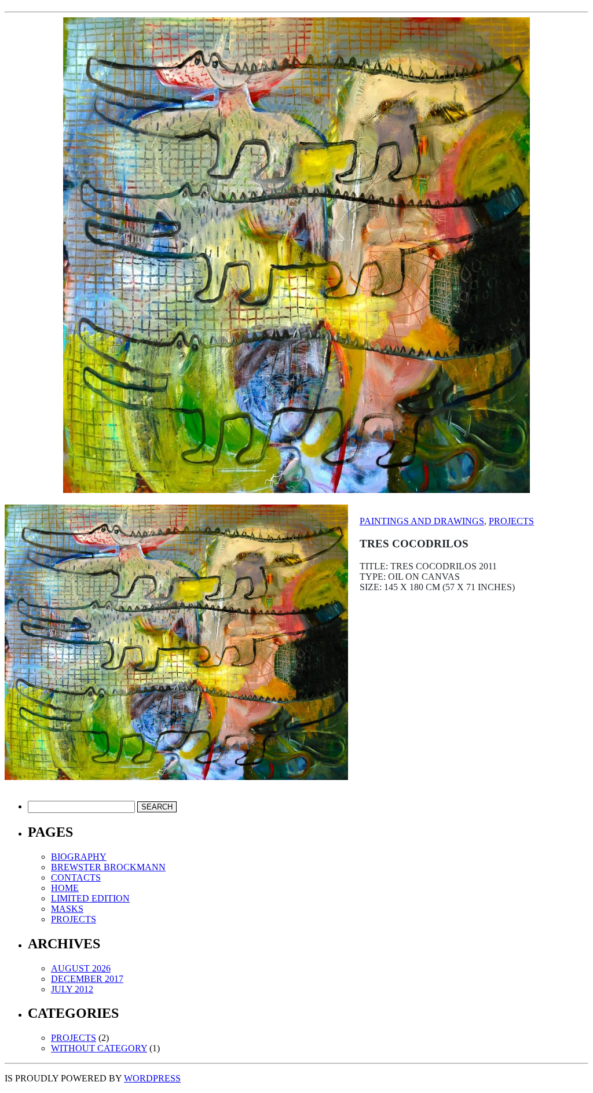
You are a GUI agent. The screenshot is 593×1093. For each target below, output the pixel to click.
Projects (511, 521)
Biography (79, 857)
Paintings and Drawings (422, 521)
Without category (99, 1048)
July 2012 (72, 989)
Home (65, 888)
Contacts (76, 877)
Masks (67, 909)
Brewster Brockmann (108, 867)
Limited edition (90, 898)
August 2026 (81, 968)
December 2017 (87, 979)
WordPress (152, 1078)
